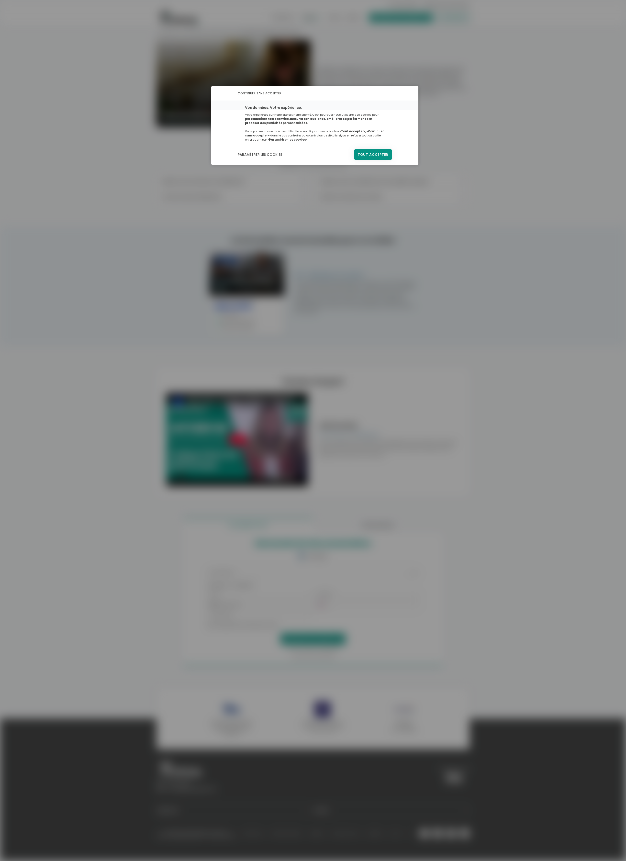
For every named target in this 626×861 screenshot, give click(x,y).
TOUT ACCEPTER (373, 154)
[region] (314, 125)
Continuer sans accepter (260, 93)
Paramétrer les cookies (260, 154)
